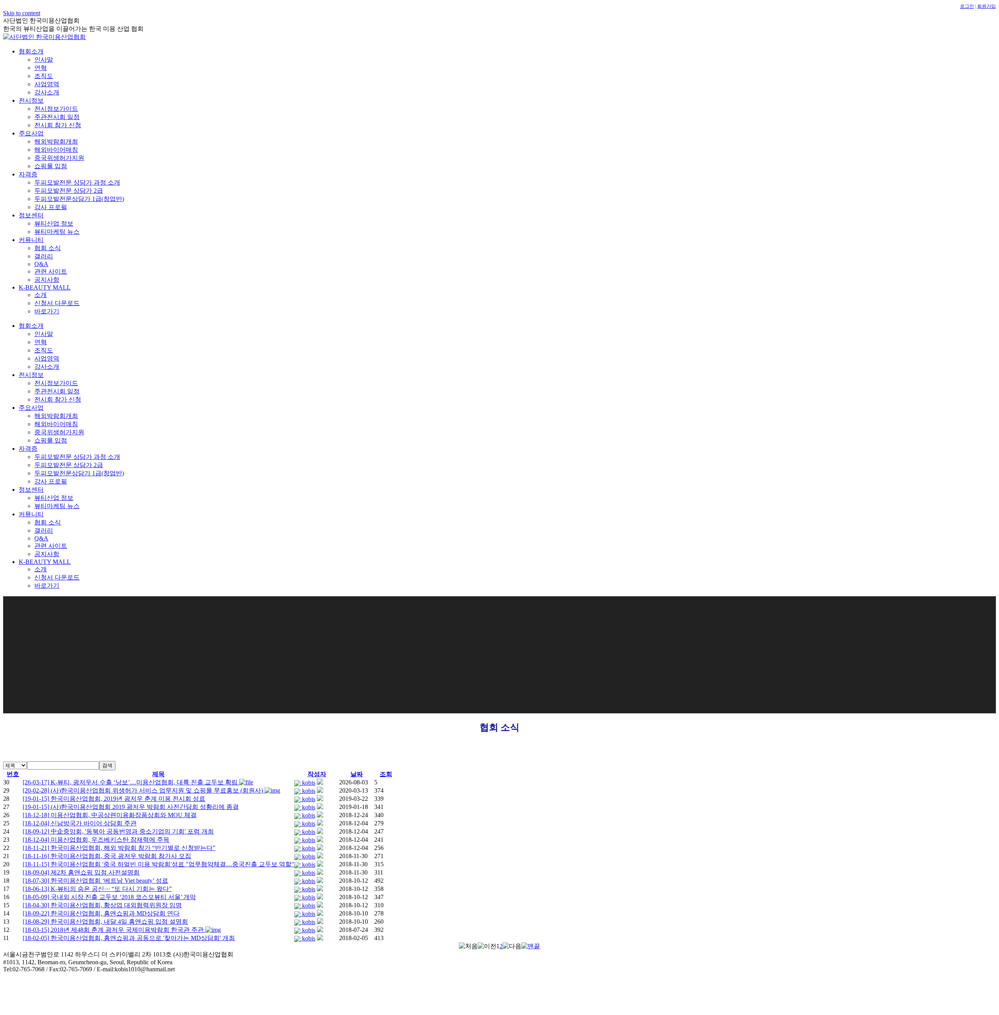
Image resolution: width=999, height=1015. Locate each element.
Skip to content (21, 13)
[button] (298, 782)
